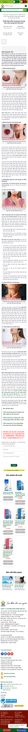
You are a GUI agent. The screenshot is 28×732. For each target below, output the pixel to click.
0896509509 (10, 436)
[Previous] (2, 584)
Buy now (8, 499)
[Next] (25, 584)
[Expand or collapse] (3, 47)
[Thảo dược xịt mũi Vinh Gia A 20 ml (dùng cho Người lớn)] (20, 513)
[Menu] (26, 6)
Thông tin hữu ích (13, 14)
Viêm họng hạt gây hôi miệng (12, 412)
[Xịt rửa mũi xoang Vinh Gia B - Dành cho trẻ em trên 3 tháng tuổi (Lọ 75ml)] (8, 513)
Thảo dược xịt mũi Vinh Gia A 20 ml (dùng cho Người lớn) (20, 523)
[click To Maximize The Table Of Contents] (4, 41)
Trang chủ (5, 14)
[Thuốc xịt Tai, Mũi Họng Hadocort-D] (8, 485)
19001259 (18, 436)
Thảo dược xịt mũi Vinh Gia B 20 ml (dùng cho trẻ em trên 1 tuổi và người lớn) (8, 554)
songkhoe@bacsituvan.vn (15, 438)
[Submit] (25, 10)
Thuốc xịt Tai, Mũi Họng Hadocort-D (8, 493)
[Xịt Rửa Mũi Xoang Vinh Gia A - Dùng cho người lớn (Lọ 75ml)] (20, 485)
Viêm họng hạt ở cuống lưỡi (11, 417)
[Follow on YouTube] (11, 653)
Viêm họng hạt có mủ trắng (11, 423)
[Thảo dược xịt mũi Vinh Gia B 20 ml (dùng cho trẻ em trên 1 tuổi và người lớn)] (8, 543)
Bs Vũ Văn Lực (7, 28)
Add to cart (8, 497)
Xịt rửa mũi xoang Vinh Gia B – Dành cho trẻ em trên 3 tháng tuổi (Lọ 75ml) (8, 523)
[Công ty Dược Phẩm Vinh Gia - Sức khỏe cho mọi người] (7, 6)
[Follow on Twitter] (5, 653)
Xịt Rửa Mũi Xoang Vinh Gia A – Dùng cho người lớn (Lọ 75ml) (20, 494)
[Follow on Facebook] (2, 653)
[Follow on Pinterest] (8, 653)
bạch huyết (19, 155)
